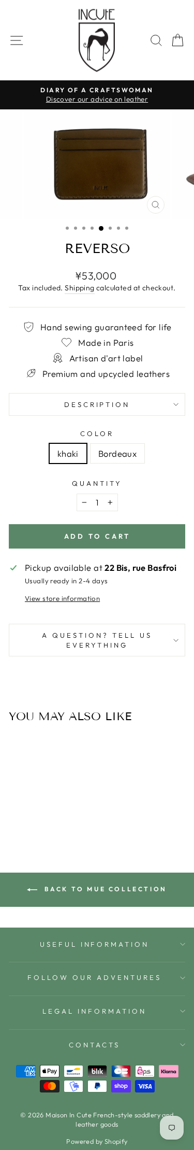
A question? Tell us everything (97, 640)
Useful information (95, 944)
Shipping (79, 287)
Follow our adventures (94, 977)
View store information (62, 598)
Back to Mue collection (104, 889)
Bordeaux (117, 453)
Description (97, 404)
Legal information (94, 1011)
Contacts (94, 1045)
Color (97, 433)
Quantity (97, 483)
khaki (68, 453)
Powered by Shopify (96, 1141)
